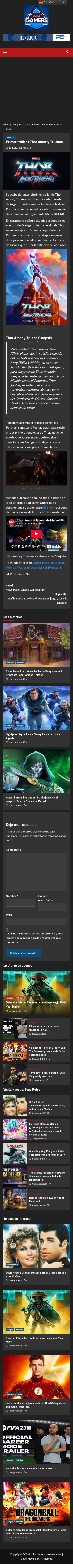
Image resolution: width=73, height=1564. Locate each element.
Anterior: (25, 588)
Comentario (14, 849)
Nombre (12, 895)
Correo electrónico (46, 898)
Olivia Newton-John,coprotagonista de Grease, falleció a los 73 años (47, 1105)
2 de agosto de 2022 (39, 1034)
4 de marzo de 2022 (39, 1205)
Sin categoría (34, 1098)
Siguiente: (37, 598)
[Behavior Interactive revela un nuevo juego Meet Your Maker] (36, 1312)
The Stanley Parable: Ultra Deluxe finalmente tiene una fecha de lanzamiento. (47, 1176)
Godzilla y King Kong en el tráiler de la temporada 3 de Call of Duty (47, 1152)
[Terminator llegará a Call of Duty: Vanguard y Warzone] (15, 1074)
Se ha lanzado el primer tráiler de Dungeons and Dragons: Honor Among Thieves (34, 673)
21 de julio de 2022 (15, 679)
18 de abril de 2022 (17, 148)
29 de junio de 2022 (16, 805)
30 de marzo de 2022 (39, 1184)
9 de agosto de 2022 (39, 1113)
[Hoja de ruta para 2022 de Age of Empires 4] (15, 1199)
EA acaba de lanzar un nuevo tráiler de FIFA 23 (44, 1028)
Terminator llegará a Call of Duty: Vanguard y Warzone (47, 1074)
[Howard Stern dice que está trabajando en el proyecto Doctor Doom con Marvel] (36, 771)
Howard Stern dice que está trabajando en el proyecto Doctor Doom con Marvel (32, 799)
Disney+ (49, 507)
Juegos (10, 998)
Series (19, 1395)
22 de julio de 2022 (38, 1059)
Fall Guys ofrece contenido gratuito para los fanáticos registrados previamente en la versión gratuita (45, 1129)
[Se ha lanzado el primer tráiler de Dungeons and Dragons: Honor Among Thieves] (36, 645)
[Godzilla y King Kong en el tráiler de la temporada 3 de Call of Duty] (15, 1153)
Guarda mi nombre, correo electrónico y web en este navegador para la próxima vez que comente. (35, 938)
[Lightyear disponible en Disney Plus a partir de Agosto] (36, 708)
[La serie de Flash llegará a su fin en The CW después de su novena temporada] (36, 1377)
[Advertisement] (36, 88)
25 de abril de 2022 (38, 1159)
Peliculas (11, 137)
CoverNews (27, 1558)
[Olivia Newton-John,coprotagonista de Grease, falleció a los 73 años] (15, 1105)
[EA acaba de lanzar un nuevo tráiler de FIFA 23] (15, 1028)
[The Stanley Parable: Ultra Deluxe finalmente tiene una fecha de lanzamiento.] (15, 1176)
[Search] (67, 52)
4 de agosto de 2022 (16, 1011)
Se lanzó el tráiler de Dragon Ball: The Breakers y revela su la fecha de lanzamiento (47, 1051)
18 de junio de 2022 (39, 1139)
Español (48, 2)
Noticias (10, 663)
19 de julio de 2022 (15, 742)
